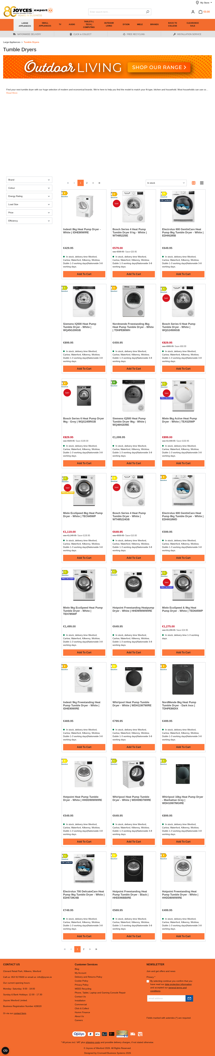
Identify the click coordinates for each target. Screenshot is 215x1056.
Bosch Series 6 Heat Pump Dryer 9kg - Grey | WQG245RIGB (83, 420)
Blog (77, 969)
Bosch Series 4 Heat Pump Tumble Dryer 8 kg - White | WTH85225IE (130, 232)
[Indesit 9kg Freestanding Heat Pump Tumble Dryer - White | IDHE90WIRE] (84, 679)
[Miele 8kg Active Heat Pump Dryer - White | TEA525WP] (183, 395)
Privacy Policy (81, 984)
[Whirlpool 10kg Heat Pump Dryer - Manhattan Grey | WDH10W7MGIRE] (183, 774)
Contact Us (80, 996)
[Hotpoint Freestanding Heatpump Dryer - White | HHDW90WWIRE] (134, 585)
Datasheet (64, 196)
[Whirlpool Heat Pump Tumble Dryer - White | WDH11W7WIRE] (134, 679)
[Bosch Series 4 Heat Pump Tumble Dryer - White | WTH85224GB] (134, 490)
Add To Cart (84, 274)
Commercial (81, 1004)
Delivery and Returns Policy (88, 977)
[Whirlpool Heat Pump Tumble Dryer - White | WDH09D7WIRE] (134, 774)
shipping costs (93, 1042)
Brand (11, 179)
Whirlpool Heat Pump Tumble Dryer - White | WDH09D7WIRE (132, 798)
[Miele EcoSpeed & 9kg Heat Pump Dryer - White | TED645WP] (183, 585)
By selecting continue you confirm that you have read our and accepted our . (171, 986)
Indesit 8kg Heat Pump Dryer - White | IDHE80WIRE (82, 231)
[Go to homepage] (26, 11)
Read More (11, 93)
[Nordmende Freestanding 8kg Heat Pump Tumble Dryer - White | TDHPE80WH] (134, 301)
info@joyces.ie (44, 977)
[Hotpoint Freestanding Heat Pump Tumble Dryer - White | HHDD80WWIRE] (183, 868)
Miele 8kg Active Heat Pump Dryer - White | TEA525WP (179, 420)
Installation (80, 1000)
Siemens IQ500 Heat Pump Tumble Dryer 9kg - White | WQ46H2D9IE (129, 421)
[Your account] (193, 12)
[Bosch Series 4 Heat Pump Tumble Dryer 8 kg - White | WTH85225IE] (134, 206)
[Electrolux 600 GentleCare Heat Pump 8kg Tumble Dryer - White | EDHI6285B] (183, 206)
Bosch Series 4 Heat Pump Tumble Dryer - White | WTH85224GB (129, 516)
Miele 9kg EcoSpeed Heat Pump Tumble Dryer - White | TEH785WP (83, 611)
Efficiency (13, 220)
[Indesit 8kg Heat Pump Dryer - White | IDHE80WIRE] (84, 206)
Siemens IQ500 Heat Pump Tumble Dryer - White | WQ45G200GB (79, 327)
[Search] (147, 12)
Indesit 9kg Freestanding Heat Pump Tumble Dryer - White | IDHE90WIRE (81, 705)
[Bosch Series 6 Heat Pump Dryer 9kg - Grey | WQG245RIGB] (84, 395)
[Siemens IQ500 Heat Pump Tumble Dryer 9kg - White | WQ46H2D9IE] (134, 395)
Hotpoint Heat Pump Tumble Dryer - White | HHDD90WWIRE (82, 798)
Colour (11, 188)
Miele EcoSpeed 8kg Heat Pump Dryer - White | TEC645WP (83, 515)
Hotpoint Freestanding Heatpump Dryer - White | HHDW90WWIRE (133, 609)
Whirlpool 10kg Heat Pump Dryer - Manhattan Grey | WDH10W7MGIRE (182, 800)
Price (10, 212)
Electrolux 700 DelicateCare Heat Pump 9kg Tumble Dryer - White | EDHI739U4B (84, 894)
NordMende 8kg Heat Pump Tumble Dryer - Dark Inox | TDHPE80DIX (179, 705)
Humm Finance (82, 1012)
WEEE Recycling (83, 988)
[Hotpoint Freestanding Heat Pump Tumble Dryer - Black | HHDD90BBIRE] (134, 868)
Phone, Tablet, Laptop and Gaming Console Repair (100, 992)
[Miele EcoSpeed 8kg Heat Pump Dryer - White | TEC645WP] (84, 490)
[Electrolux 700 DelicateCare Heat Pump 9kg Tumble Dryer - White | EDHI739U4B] (84, 868)
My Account (80, 973)
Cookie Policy (81, 981)
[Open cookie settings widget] (5, 1050)
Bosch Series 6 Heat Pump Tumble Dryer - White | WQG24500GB (178, 327)
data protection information (178, 984)
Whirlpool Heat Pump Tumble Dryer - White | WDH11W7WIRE (132, 704)
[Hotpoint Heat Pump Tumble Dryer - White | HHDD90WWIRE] (84, 774)
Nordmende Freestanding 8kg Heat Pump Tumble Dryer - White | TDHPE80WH (133, 327)
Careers (79, 1020)
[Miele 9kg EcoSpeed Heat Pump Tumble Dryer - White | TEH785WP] (84, 585)
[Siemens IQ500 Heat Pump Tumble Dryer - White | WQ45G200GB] (84, 301)
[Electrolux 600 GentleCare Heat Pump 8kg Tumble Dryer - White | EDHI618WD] (183, 490)
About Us (79, 1016)
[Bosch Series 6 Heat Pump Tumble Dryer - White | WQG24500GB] (183, 301)
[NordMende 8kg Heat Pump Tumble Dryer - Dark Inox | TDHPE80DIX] (183, 679)
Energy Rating (15, 196)
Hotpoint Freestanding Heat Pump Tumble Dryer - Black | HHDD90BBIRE (130, 894)
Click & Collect (82, 1008)
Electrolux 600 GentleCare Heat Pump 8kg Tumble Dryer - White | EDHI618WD (183, 516)
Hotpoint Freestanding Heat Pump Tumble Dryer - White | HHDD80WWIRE (180, 894)
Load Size (13, 204)
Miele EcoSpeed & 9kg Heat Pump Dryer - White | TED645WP (182, 609)
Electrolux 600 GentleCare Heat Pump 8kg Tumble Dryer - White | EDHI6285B (183, 232)
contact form (20, 1013)
